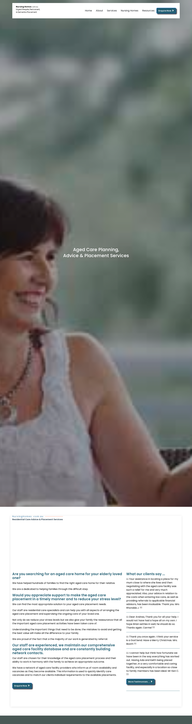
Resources (148, 10)
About (99, 10)
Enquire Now (165, 10)
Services (112, 10)
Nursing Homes (129, 10)
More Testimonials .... (139, 681)
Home (88, 10)
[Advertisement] (96, 544)
